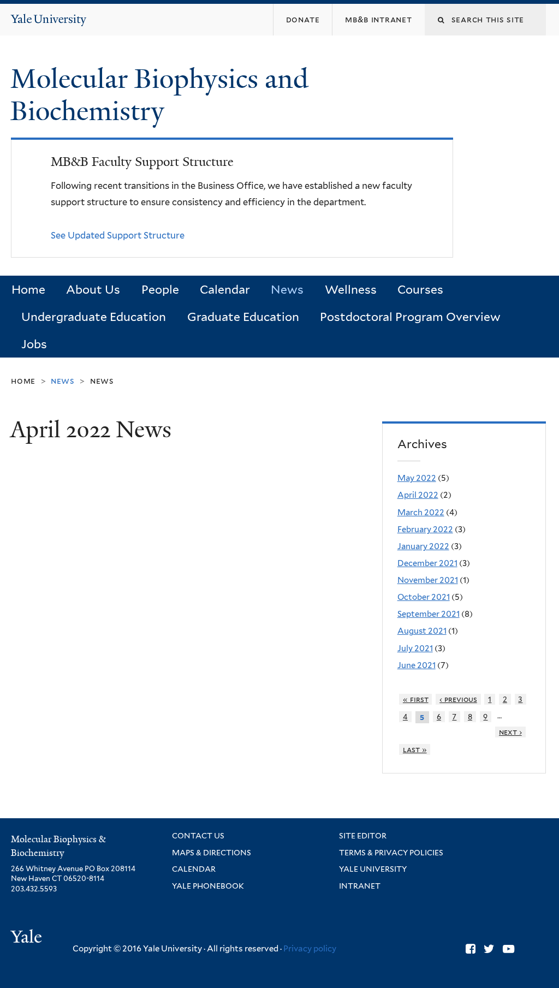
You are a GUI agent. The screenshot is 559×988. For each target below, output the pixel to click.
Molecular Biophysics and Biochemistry (159, 95)
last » (415, 749)
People (160, 289)
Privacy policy (309, 949)
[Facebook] (470, 949)
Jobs (34, 344)
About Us (93, 289)
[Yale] (28, 938)
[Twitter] (489, 949)
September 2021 (428, 614)
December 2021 (427, 563)
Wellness (351, 289)
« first (416, 699)
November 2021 (427, 580)
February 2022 (425, 529)
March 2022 (420, 512)
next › (510, 732)
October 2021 (423, 597)
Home (28, 289)
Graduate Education (243, 317)
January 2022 (423, 546)
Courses (420, 289)
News (287, 289)
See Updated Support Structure (118, 235)
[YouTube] (508, 949)
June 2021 (416, 665)
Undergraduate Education (93, 317)
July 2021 (415, 648)
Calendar (225, 289)
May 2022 (416, 478)
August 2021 (422, 631)
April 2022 (417, 495)
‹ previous (458, 699)
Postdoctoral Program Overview (410, 317)
